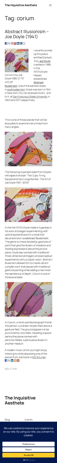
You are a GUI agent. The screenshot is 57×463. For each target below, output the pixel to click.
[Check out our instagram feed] (18, 360)
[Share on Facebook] (6, 43)
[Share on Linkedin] (18, 43)
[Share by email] (24, 43)
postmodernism (16, 89)
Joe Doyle (44, 61)
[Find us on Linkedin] (12, 360)
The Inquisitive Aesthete (21, 5)
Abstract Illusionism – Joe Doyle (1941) (27, 34)
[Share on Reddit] (12, 43)
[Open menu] (50, 5)
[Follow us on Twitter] (9, 360)
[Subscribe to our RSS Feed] (15, 360)
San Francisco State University (30, 96)
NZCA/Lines (39, 357)
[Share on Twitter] (9, 43)
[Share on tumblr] (21, 43)
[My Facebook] (6, 360)
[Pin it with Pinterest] (15, 43)
